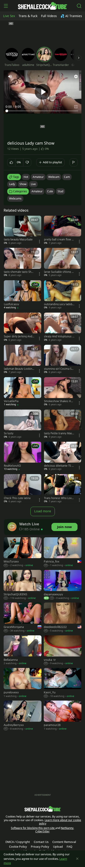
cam (67, 177)
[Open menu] (6, 6)
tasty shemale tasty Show (18, 272)
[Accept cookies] (77, 859)
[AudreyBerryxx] (22, 716)
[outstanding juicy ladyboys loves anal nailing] (62, 295)
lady (12, 184)
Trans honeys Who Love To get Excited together (58, 498)
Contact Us (41, 842)
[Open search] (79, 6)
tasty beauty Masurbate (18, 239)
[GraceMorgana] (22, 618)
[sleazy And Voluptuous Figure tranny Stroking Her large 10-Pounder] (62, 327)
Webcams (15, 198)
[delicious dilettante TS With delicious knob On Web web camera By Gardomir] (62, 456)
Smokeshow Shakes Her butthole (59, 401)
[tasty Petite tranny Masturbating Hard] (62, 424)
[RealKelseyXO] (22, 456)
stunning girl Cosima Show (58, 368)
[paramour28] (63, 716)
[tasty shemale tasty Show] (22, 263)
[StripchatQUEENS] (22, 585)
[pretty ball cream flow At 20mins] (62, 230)
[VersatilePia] (22, 392)
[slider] (42, 111)
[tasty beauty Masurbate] (22, 230)
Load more (42, 511)
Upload (58, 847)
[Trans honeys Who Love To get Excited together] (62, 489)
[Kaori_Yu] (63, 683)
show (22, 184)
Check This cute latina (17, 498)
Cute (50, 191)
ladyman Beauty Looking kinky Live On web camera (19, 368)
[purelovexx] (22, 683)
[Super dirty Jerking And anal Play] (22, 327)
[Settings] (76, 76)
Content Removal (64, 842)
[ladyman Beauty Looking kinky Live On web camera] (22, 359)
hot (26, 177)
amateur (38, 177)
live (33, 184)
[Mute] (10, 76)
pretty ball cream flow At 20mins (59, 239)
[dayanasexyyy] (63, 585)
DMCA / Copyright (17, 842)
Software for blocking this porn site (33, 828)
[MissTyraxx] (22, 552)
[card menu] (39, 241)
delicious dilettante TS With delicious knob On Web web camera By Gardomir (59, 465)
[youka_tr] (63, 650)
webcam (53, 177)
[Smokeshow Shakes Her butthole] (62, 392)
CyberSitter (42, 831)
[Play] (43, 92)
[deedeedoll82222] (63, 618)
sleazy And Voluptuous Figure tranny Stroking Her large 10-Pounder (59, 336)
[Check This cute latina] (22, 489)
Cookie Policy (18, 847)
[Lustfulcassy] (22, 295)
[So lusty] (22, 424)
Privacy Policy (40, 847)
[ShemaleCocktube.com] (42, 6)
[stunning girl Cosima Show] (62, 359)
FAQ (69, 847)
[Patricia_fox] (63, 552)
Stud (60, 191)
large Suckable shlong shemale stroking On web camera (59, 272)
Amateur (37, 191)
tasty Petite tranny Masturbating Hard (58, 433)
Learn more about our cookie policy (60, 822)
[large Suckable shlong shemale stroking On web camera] (62, 263)
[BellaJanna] (22, 650)
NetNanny (67, 828)
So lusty (8, 433)
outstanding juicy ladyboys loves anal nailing (59, 304)
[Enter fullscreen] (76, 106)
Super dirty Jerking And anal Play (19, 336)
